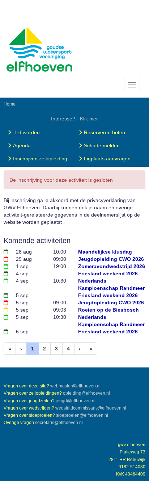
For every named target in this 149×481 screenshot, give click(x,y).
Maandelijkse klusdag (105, 252)
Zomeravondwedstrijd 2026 (111, 266)
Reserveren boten (104, 132)
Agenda (22, 145)
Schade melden (102, 145)
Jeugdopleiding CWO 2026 (111, 259)
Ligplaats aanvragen (107, 158)
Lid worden (26, 132)
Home (10, 104)
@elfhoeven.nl (75, 385)
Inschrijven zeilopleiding (40, 158)
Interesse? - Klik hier (74, 119)
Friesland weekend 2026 (108, 273)
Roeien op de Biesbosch (108, 310)
